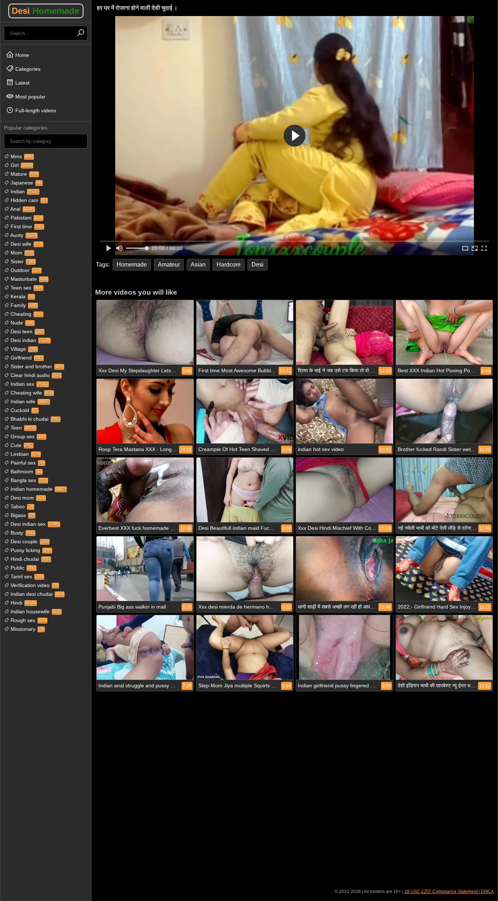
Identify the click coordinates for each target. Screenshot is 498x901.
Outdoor (24, 270)
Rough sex (27, 620)
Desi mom (27, 498)
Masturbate (28, 279)
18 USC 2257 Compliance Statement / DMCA (449, 891)
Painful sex (26, 463)
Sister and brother (36, 366)
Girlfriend (26, 358)
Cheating (25, 314)
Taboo (21, 506)
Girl (20, 165)
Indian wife (29, 401)
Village (23, 349)
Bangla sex (28, 480)
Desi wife (25, 244)
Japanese (25, 183)
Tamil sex (26, 576)
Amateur (169, 264)
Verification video (33, 585)
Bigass (21, 515)
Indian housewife (35, 611)
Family (23, 305)
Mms (21, 156)
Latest (22, 83)
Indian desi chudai (36, 594)
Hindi (22, 603)
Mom (21, 253)
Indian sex (28, 384)
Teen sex (25, 288)
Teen (22, 428)
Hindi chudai (29, 559)
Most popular (30, 97)
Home (21, 55)
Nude (21, 323)
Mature (23, 174)
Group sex (27, 436)
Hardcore (229, 264)
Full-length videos (35, 110)
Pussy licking (30, 550)
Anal (21, 209)
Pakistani (25, 218)
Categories (27, 69)
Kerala (21, 296)
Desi (45, 11)
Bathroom (25, 471)
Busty (21, 533)
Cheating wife (31, 393)
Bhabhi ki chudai (34, 419)
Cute (20, 445)
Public (22, 568)
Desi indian (29, 340)
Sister (22, 261)
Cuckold (23, 410)
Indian (23, 191)
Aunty (22, 235)
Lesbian (24, 454)
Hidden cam (28, 200)
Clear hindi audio (35, 375)
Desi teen (26, 331)
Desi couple (28, 541)
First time (26, 226)
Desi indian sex (34, 524)
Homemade (132, 264)
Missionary (26, 629)
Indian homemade (37, 489)
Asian (198, 264)
